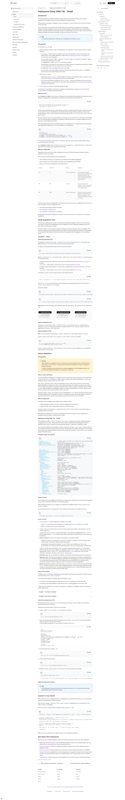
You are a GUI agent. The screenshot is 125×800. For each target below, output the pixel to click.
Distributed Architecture (71, 32)
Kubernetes (16, 19)
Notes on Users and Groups (106, 35)
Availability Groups (49, 526)
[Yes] (98, 68)
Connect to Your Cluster (103, 59)
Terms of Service (77, 786)
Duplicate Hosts (103, 18)
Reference (15, 44)
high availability (61, 521)
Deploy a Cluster (103, 44)
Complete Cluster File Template (106, 42)
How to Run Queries (44, 750)
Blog (77, 774)
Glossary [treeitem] (15, 55)
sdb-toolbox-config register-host (49, 211)
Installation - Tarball (103, 23)
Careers (77, 776)
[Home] (14, 3)
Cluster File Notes (105, 45)
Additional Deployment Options (106, 58)
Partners (78, 779)
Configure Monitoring (45, 752)
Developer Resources (18, 39)
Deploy (14, 14)
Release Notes (16, 49)
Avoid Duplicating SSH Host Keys (46, 142)
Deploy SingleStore (102, 31)
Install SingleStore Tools (103, 21)
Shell (40, 129)
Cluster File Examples (104, 47)
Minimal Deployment (104, 36)
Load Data (15, 32)
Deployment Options (57, 689)
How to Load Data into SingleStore (48, 746)
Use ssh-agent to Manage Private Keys (54, 78)
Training (58, 779)
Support (14, 52)
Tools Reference (43, 757)
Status (39, 781)
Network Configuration (105, 19)
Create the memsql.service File (106, 56)
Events (58, 776)
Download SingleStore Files (106, 25)
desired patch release (77, 266)
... (47, 8)
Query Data (15, 34)
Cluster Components (55, 575)
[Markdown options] (98, 8)
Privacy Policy (70, 786)
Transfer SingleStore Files (105, 27)
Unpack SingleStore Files (105, 29)
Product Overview (41, 771)
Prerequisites (102, 16)
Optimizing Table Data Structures (47, 742)
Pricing (39, 776)
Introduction (16, 11)
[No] (101, 68)
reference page (68, 553)
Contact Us (78, 771)
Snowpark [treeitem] (16, 21)
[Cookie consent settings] (2, 798)
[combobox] (100, 3)
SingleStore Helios (75, 38)
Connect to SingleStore (18, 27)
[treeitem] (22, 11)
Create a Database (17, 29)
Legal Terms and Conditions (78, 791)
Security (15, 47)
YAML (40, 438)
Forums (58, 771)
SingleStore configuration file (49, 209)
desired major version (77, 261)
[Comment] (104, 68)
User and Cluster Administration (20, 42)
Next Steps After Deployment (104, 61)
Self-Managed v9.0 (42, 8)
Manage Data (16, 37)
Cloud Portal (60, 529)
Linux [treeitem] (15, 16)
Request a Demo (41, 774)
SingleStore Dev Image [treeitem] (19, 24)
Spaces (58, 774)
